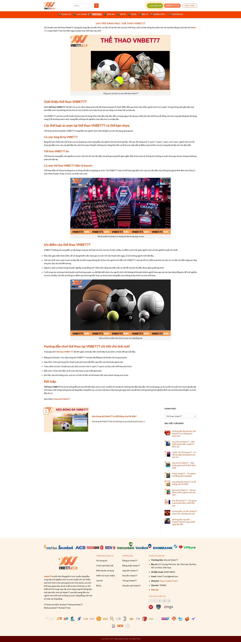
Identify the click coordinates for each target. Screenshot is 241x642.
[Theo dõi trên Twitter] (160, 601)
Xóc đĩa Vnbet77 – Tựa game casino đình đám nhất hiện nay (184, 502)
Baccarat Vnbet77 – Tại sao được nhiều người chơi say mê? (184, 492)
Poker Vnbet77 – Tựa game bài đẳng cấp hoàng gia (184, 474)
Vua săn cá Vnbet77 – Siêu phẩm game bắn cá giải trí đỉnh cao (183, 444)
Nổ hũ (123, 14)
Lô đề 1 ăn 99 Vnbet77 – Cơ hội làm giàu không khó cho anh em (184, 454)
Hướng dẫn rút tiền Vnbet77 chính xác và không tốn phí (184, 512)
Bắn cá (145, 14)
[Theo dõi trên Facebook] (151, 601)
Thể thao (96, 14)
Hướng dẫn (159, 14)
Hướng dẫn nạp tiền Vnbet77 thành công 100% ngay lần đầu (183, 521)
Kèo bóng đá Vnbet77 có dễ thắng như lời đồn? (114, 416)
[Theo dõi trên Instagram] (155, 601)
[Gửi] (96, 6)
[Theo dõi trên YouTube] (169, 601)
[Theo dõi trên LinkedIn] (164, 601)
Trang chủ (66, 14)
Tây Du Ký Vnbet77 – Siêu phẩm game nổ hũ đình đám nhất (184, 465)
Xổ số (133, 14)
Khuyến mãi (177, 14)
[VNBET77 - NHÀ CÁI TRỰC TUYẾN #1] (56, 5)
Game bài (111, 14)
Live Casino (82, 14)
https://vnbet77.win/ (169, 581)
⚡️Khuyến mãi (155, 6)
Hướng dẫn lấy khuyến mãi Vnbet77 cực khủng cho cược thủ (184, 433)
